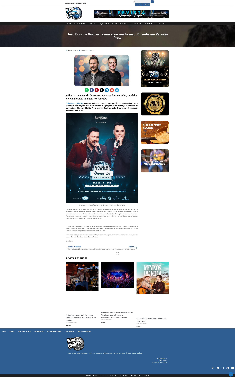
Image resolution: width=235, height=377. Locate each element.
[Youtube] (148, 4)
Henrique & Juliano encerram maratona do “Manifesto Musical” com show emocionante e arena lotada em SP (117, 314)
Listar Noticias (69, 331)
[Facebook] (139, 4)
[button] (87, 90)
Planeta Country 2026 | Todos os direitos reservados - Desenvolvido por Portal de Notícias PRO (117, 375)
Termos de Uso (38, 331)
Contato (11, 331)
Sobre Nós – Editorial (24, 331)
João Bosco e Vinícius (74, 103)
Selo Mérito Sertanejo (84, 331)
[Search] (152, 1)
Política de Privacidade (54, 331)
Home (4, 331)
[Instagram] (136, 4)
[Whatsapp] (142, 4)
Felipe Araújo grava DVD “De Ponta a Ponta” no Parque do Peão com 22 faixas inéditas (81, 317)
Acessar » (68, 325)
